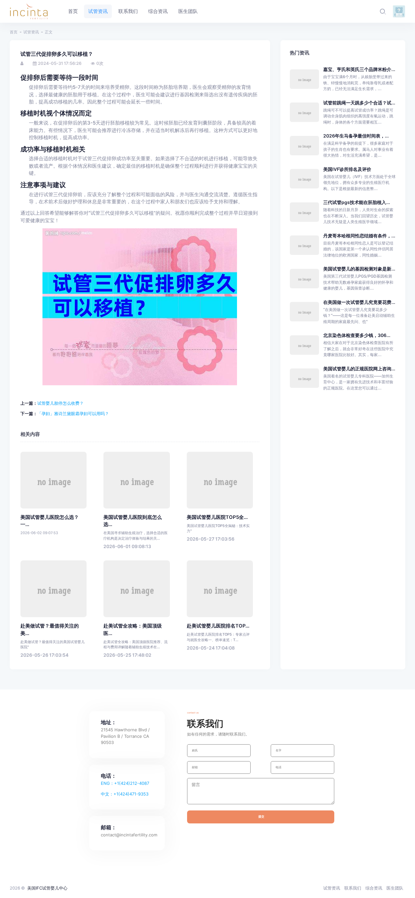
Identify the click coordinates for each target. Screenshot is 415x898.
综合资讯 (373, 888)
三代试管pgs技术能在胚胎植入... (356, 202)
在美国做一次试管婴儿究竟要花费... (359, 302)
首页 (14, 32)
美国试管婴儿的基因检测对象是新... (359, 268)
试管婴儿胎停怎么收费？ (60, 403)
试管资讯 (31, 32)
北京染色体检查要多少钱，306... (356, 335)
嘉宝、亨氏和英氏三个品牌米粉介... (359, 69)
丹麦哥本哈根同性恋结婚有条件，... (359, 235)
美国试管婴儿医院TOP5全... (217, 517)
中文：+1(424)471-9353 (124, 793)
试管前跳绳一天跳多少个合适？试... (359, 102)
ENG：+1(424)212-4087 (125, 783)
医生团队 (394, 888)
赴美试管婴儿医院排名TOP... (218, 626)
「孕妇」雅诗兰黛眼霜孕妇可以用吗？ (73, 413)
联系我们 (352, 888)
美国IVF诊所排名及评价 (347, 169)
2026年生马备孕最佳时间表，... (356, 135)
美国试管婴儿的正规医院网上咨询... (359, 368)
